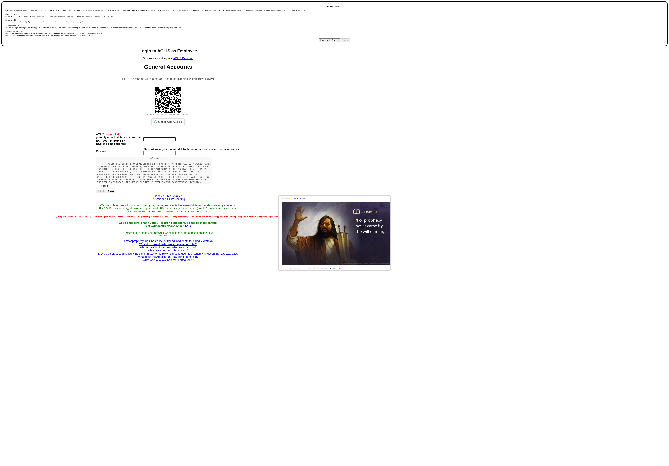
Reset (111, 191)
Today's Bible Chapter (168, 195)
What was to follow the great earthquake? (168, 259)
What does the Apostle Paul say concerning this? (168, 256)
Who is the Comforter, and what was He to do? (168, 247)
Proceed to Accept (329, 40)
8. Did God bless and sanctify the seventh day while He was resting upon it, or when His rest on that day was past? (168, 253)
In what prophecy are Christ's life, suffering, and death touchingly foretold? (168, 241)
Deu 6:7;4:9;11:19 (300, 199)
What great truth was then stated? (168, 250)
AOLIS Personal (183, 58)
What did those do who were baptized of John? (168, 244)
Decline (345, 40)
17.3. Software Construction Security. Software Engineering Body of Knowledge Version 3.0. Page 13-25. (168, 211)
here (304, 10)
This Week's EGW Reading (168, 199)
